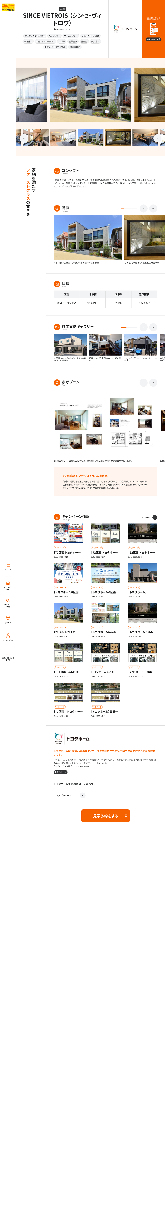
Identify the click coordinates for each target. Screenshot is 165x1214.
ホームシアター (71, 35)
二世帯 (62, 41)
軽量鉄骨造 (75, 47)
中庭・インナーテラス (45, 41)
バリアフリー (54, 35)
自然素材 (95, 41)
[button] (24, 138)
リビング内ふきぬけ (90, 35)
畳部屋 (84, 41)
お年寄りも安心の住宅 (35, 35)
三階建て (28, 41)
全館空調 (73, 41)
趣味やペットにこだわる (55, 47)
